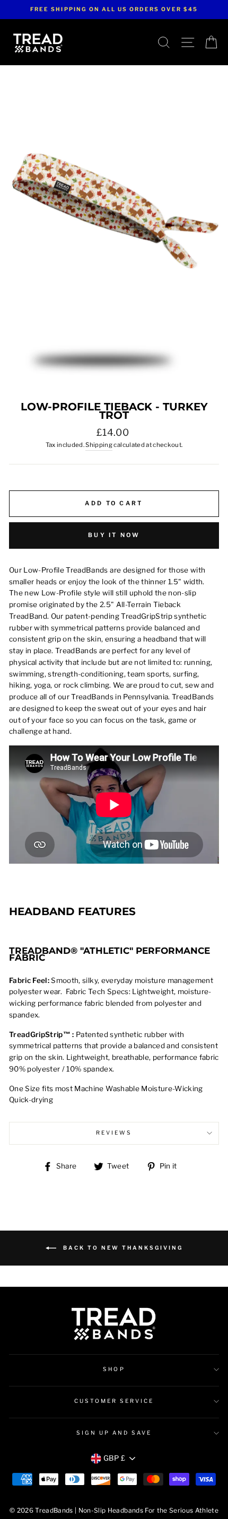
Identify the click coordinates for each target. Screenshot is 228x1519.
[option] (114, 9)
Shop (114, 1369)
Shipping (98, 445)
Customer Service (114, 1401)
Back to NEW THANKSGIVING (121, 1247)
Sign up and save (114, 1432)
